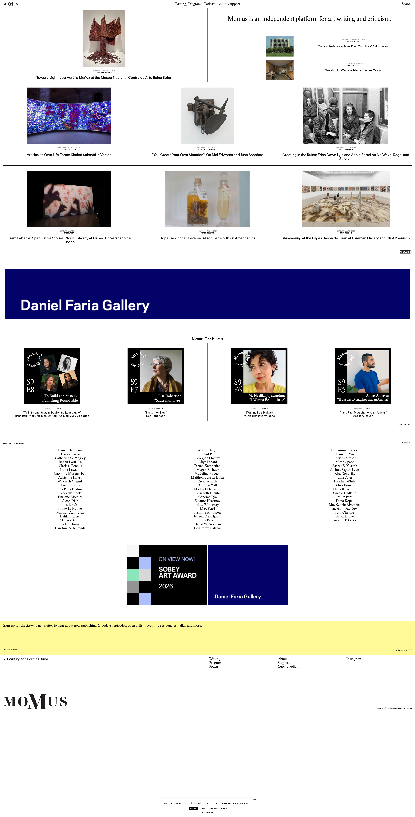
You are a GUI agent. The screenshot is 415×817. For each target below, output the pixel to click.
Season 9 (47, 408)
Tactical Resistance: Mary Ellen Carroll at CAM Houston (353, 46)
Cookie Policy (207, 813)
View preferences (217, 809)
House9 (409, 708)
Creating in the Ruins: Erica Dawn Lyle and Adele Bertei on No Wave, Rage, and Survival (345, 157)
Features (62, 148)
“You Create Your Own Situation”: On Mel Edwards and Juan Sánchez (207, 155)
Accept (193, 809)
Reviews (96, 70)
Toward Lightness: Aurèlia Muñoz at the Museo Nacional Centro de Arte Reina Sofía (103, 77)
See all (407, 442)
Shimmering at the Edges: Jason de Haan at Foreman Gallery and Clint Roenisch (346, 238)
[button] (254, 800)
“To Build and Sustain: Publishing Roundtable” (52, 412)
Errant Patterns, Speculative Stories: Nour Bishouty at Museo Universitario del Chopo (69, 240)
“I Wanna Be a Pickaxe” (259, 412)
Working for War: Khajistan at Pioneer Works (353, 70)
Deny (203, 809)
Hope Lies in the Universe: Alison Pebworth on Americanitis (207, 238)
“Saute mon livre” (156, 412)
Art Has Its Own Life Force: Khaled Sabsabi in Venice (69, 155)
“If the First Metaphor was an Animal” (363, 412)
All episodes (404, 425)
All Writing (405, 252)
